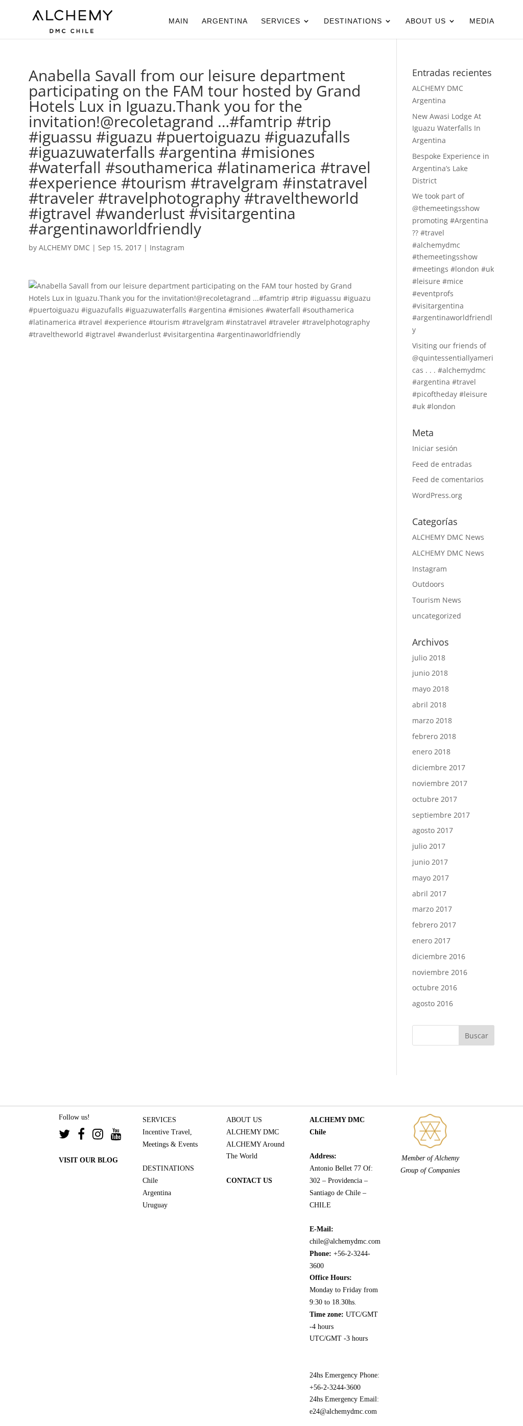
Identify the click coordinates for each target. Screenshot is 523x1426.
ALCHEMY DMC (64, 247)
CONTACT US (249, 1180)
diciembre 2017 (438, 767)
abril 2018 (429, 704)
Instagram (167, 247)
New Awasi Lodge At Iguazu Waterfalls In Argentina (446, 128)
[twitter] (68, 1135)
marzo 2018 (432, 720)
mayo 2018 (430, 689)
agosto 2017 (432, 830)
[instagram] (101, 1135)
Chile (150, 1180)
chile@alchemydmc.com (345, 1241)
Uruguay (155, 1205)
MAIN (178, 21)
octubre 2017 (434, 799)
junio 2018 (430, 673)
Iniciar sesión (435, 448)
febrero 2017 (434, 925)
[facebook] (85, 1135)
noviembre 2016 (439, 972)
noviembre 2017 (439, 783)
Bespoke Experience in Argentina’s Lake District (450, 168)
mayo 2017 (430, 878)
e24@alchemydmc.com (343, 1411)
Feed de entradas (442, 464)
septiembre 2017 (441, 815)
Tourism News (436, 600)
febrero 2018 (434, 736)
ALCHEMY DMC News (448, 537)
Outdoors (428, 584)
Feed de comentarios (448, 479)
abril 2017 (429, 893)
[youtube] (116, 1135)
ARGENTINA (225, 21)
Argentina (156, 1193)
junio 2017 (430, 862)
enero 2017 (431, 940)
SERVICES (280, 21)
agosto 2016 (432, 1003)
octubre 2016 (434, 987)
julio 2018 (428, 657)
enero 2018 (431, 751)
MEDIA (481, 21)
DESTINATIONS (353, 21)
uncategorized (436, 616)
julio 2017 (428, 846)
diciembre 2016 (438, 956)
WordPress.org (437, 495)
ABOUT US (426, 21)
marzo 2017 (432, 909)
